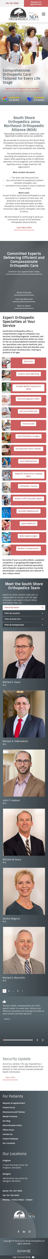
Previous (37, 1040)
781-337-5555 (12, 3)
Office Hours (8, 1130)
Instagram (29, 1231)
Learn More (10, 1077)
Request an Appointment (36, 3)
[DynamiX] (24, 1251)
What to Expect (24, 306)
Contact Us (8, 1134)
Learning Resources (24, 299)
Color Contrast (33, 1257)
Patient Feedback (10, 1139)
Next (42, 1040)
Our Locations (9, 1143)
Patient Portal (9, 1107)
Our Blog (6, 1121)
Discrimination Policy (12, 1125)
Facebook (18, 1231)
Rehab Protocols (24, 292)
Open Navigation (43, 14)
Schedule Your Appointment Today (24, 272)
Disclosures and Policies (14, 1112)
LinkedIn (24, 1231)
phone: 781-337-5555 (12, 1191)
